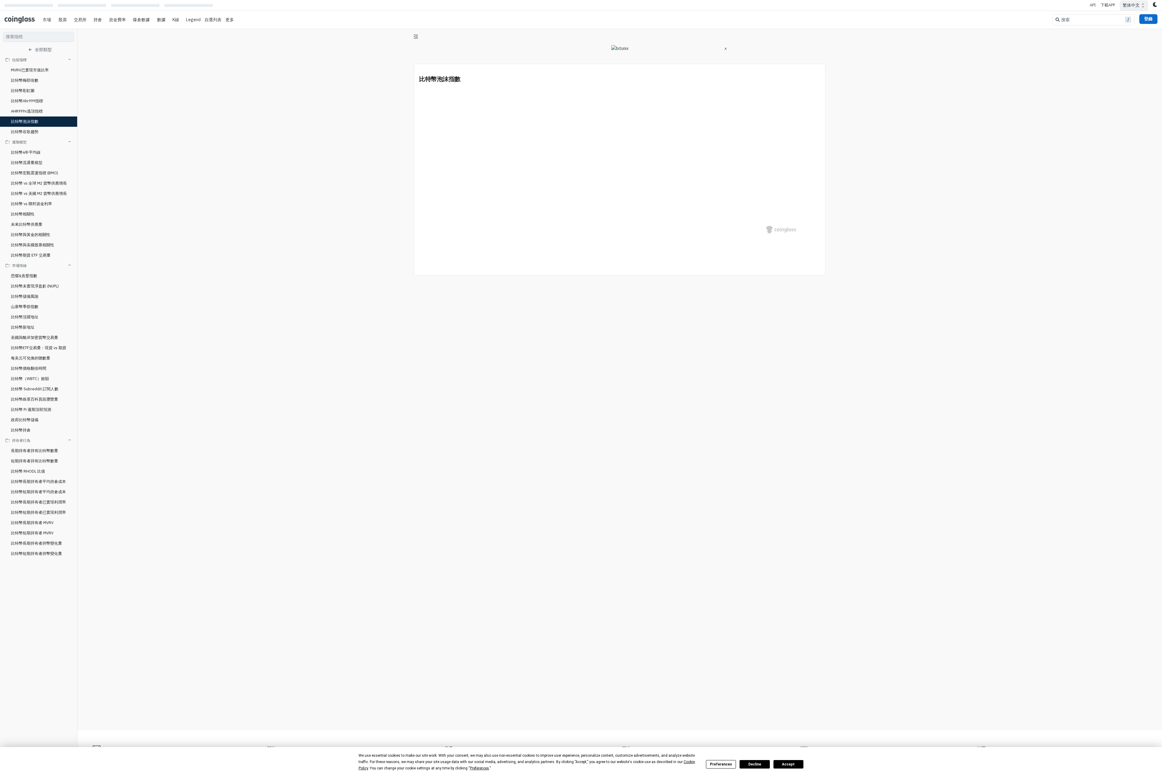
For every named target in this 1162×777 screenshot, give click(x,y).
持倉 (98, 19)
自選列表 (213, 19)
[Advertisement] (619, 703)
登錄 (1148, 18)
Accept (788, 764)
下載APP (1108, 5)
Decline (754, 764)
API (1093, 5)
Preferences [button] (479, 768)
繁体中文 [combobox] (1131, 5)
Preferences (721, 764)
